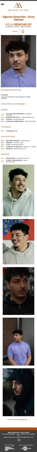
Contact (15, 31)
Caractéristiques (13, 104)
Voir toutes (17, 419)
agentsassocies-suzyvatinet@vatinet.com (18, 437)
